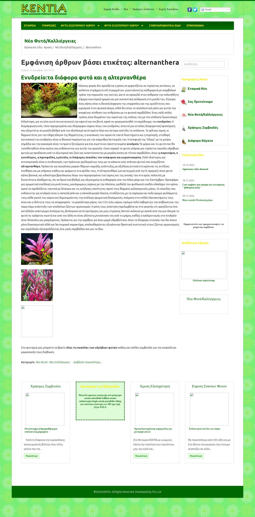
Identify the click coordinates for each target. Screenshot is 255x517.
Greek (208, 9)
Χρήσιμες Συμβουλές (203, 127)
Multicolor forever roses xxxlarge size (203, 280)
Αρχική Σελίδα (111, 9)
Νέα (126, 9)
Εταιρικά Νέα (197, 88)
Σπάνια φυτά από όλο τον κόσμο (204, 428)
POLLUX (156, 491)
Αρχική (48, 47)
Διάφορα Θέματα (200, 140)
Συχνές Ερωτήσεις (168, 9)
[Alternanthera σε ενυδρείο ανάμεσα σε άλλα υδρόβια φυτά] (49, 100)
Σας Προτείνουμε (200, 101)
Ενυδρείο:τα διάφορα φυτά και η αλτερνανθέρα (83, 77)
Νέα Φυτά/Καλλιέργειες (68, 47)
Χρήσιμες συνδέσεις (143, 9)
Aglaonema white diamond (195, 169)
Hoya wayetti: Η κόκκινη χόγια (197, 200)
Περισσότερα (32, 456)
